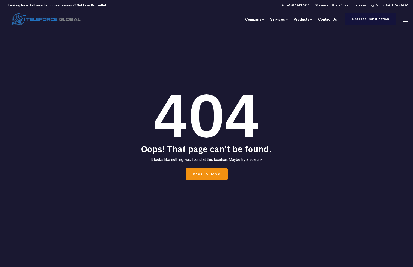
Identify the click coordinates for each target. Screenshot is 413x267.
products (301, 19)
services (277, 19)
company (253, 19)
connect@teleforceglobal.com (342, 5)
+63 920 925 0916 (297, 5)
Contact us (327, 19)
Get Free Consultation (94, 5)
